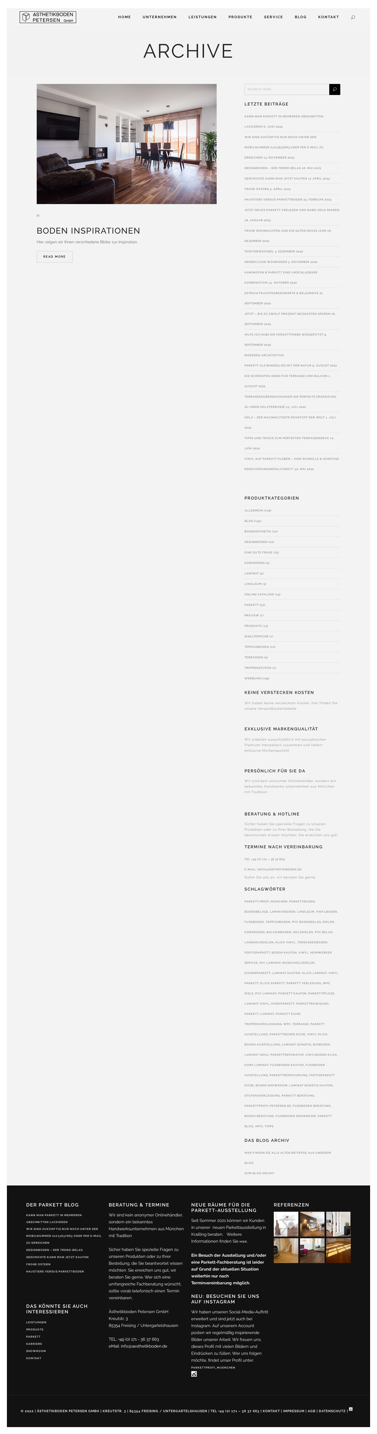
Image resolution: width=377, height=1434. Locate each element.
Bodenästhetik (258, 531)
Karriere (34, 1343)
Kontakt (33, 1358)
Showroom (36, 1351)
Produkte (253, 625)
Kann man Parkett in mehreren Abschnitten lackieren (54, 1219)
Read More (54, 256)
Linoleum (253, 583)
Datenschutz (332, 1411)
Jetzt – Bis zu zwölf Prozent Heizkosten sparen (288, 313)
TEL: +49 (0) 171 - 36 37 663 (134, 1339)
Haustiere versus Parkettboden (273, 199)
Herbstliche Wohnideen (266, 261)
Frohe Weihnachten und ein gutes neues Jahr (285, 230)
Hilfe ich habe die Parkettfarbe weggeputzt (284, 334)
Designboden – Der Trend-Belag (273, 168)
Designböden (256, 541)
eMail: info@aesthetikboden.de (138, 1346)
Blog (249, 520)
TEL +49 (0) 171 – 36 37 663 (265, 859)
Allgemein (254, 510)
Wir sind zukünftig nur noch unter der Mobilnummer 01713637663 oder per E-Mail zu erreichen (284, 147)
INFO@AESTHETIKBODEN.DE (279, 869)
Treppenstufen (258, 667)
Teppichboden (257, 646)
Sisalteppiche (257, 636)
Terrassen (254, 657)
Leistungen (36, 1322)
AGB (311, 1411)
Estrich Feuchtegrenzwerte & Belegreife (282, 293)
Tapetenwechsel (259, 251)
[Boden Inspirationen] (127, 144)
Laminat (252, 573)
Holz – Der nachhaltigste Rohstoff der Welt (285, 417)
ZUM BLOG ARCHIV (259, 1173)
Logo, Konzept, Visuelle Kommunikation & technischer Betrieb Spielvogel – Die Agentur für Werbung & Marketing (63, 1292)
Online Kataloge (259, 594)
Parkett (252, 604)
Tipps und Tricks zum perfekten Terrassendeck (287, 438)
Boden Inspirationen (88, 231)
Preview (252, 615)
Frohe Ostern (257, 189)
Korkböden (255, 562)
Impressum (293, 1411)
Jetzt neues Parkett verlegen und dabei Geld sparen (292, 210)
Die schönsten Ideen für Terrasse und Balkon (286, 375)
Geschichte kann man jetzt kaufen (276, 178)
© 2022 (27, 1411)
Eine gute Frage (259, 552)
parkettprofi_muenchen (213, 1367)
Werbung (253, 678)
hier (243, 1241)
